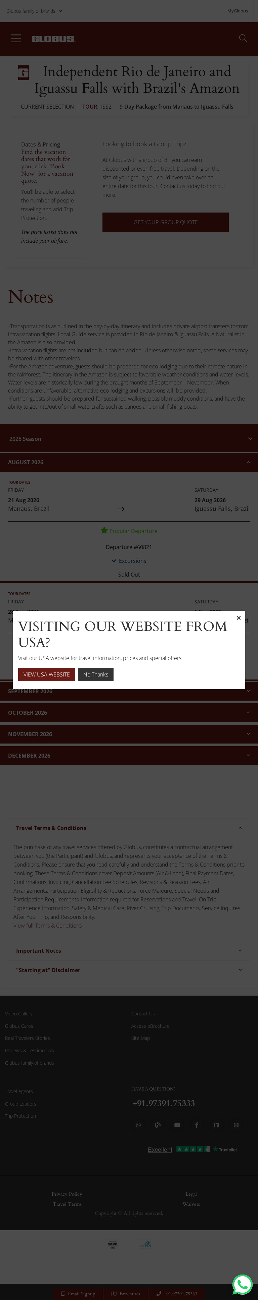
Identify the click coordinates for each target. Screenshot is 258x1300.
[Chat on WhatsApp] (242, 1285)
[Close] (238, 617)
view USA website (47, 674)
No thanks (95, 674)
